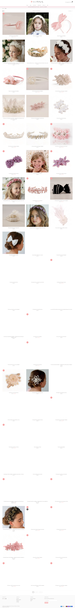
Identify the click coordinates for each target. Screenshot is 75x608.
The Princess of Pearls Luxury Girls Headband (13, 309)
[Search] (66, 2)
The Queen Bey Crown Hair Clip (37, 364)
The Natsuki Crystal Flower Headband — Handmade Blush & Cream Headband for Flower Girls (37, 502)
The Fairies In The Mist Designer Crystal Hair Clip (37, 118)
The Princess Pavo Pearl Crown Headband (37, 91)
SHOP (30, 5)
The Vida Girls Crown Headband (37, 336)
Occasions (34, 5)
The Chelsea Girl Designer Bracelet (61, 282)
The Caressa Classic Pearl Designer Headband (37, 146)
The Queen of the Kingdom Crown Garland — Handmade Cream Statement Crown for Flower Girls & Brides (13, 119)
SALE (47, 5)
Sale (3, 13)
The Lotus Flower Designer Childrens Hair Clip (61, 227)
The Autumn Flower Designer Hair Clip (61, 173)
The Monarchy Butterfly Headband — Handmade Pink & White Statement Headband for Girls (61, 365)
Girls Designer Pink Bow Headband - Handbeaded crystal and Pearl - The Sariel (14, 474)
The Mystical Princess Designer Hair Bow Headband (61, 200)
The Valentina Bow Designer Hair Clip (13, 173)
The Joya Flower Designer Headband (37, 557)
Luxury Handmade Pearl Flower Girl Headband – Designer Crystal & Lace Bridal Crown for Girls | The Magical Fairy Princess (14, 63)
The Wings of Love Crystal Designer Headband (61, 585)
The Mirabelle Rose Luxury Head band (37, 200)
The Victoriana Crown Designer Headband (13, 146)
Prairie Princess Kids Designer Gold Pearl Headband (37, 585)
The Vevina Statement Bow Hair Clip (37, 474)
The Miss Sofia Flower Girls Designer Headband (61, 91)
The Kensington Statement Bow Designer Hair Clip (61, 501)
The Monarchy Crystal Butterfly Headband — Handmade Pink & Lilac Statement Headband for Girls (14, 337)
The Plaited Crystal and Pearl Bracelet (61, 529)
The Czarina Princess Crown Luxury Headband (13, 364)
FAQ (31, 600)
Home (27, 5)
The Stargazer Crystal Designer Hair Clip (61, 392)
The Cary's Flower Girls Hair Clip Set (61, 118)
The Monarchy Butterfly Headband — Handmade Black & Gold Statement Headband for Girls (13, 530)
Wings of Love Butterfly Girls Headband (14, 91)
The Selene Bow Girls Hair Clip (14, 282)
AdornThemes (7, 606)
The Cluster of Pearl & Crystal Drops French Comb (13, 585)
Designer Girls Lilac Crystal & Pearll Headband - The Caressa (37, 227)
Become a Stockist (18, 599)
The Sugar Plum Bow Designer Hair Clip (37, 419)
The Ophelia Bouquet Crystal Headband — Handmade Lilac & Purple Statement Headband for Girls (14, 502)
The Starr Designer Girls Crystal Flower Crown (14, 419)
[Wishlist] (70, 2)
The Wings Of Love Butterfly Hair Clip (37, 309)
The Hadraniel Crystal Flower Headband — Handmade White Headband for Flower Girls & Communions (61, 63)
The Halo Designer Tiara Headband (37, 173)
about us (44, 5)
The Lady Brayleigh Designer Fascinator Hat (13, 227)
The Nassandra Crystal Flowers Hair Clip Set (61, 474)
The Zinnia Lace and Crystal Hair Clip (13, 392)
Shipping (31, 599)
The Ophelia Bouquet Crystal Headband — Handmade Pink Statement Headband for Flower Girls (13, 558)
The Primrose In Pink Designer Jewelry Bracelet (61, 146)
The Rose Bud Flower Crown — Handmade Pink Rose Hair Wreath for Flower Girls (13, 200)
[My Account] (67, 2)
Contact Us (17, 600)
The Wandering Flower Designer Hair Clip (37, 392)
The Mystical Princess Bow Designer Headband (61, 419)
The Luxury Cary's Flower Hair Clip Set (61, 336)
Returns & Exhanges (32, 598)
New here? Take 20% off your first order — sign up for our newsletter (37, 6)
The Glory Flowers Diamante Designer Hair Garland (37, 529)
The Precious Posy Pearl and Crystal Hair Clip (61, 557)
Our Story (17, 598)
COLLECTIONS (39, 5)
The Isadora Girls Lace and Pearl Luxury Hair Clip (37, 282)
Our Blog (17, 601)
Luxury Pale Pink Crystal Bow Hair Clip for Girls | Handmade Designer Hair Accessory (61, 309)
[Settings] (68, 2)
